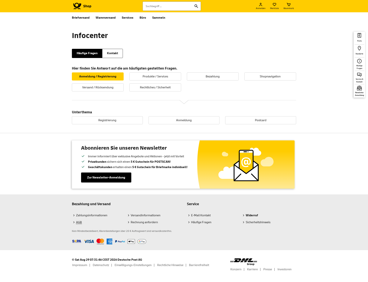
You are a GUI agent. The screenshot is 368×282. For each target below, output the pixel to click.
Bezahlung (213, 76)
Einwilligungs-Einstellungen (133, 265)
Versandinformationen (145, 215)
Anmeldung (184, 120)
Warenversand (106, 18)
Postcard (260, 120)
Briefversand (81, 18)
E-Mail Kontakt (201, 215)
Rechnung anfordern (144, 222)
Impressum (79, 265)
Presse (267, 269)
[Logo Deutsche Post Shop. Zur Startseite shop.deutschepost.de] (81, 6)
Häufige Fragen (87, 53)
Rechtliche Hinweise (170, 265)
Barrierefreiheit (199, 265)
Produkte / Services (155, 76)
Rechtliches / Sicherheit (155, 87)
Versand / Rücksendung (97, 87)
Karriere (252, 269)
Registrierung (107, 120)
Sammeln (158, 18)
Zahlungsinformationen (91, 215)
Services (127, 18)
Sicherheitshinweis (258, 222)
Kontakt (112, 53)
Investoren (285, 269)
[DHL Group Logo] (243, 261)
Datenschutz (101, 265)
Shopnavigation (270, 76)
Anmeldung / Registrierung (97, 76)
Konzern (236, 269)
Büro (143, 18)
